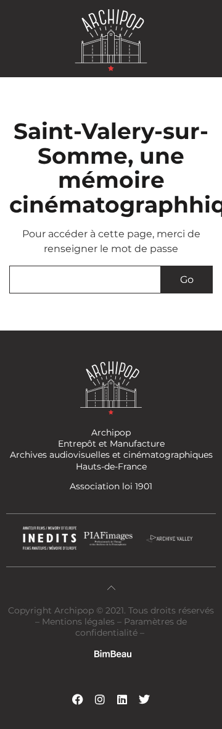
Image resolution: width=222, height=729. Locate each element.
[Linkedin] (122, 699)
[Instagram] (100, 699)
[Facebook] (78, 699)
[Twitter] (144, 699)
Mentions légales (79, 621)
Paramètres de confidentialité (131, 627)
